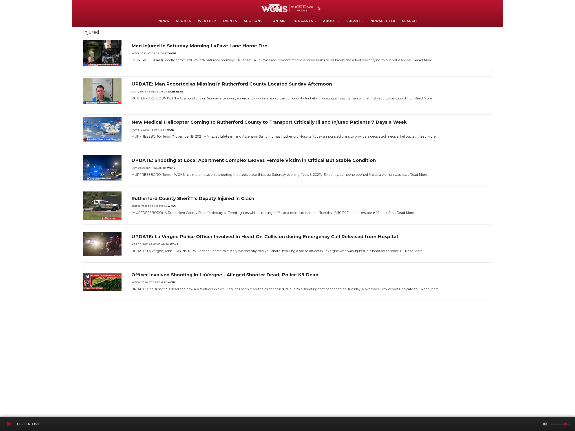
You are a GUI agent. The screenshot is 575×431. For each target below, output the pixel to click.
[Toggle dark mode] (318, 8)
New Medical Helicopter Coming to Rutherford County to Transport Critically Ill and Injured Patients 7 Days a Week (269, 122)
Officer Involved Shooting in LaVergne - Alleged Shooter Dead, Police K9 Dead (224, 274)
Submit (353, 21)
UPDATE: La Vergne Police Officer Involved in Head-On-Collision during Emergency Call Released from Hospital (264, 236)
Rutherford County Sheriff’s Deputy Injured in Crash (192, 198)
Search (409, 21)
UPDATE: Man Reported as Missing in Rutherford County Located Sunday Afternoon (231, 83)
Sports (183, 21)
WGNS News (176, 91)
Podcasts (302, 21)
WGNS (172, 53)
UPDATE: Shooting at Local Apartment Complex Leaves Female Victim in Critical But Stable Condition (253, 160)
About (329, 21)
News (163, 21)
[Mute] (545, 424)
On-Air (279, 21)
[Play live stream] (9, 424)
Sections (253, 21)
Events (230, 21)
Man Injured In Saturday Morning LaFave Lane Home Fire (199, 45)
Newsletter (382, 21)
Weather (207, 21)
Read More (423, 60)
